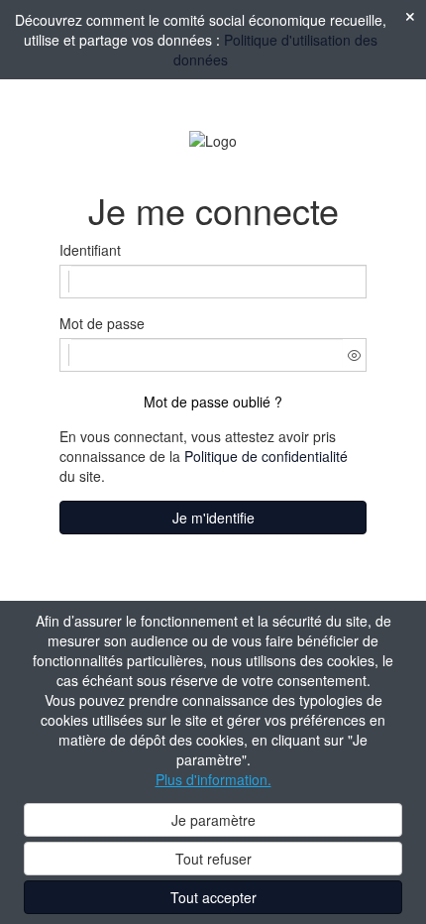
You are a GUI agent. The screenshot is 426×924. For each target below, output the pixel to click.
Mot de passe (102, 323)
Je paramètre (213, 820)
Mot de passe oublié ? (213, 401)
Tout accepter (213, 897)
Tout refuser (213, 858)
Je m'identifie (213, 517)
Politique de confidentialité (266, 456)
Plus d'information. (213, 779)
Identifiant (90, 250)
